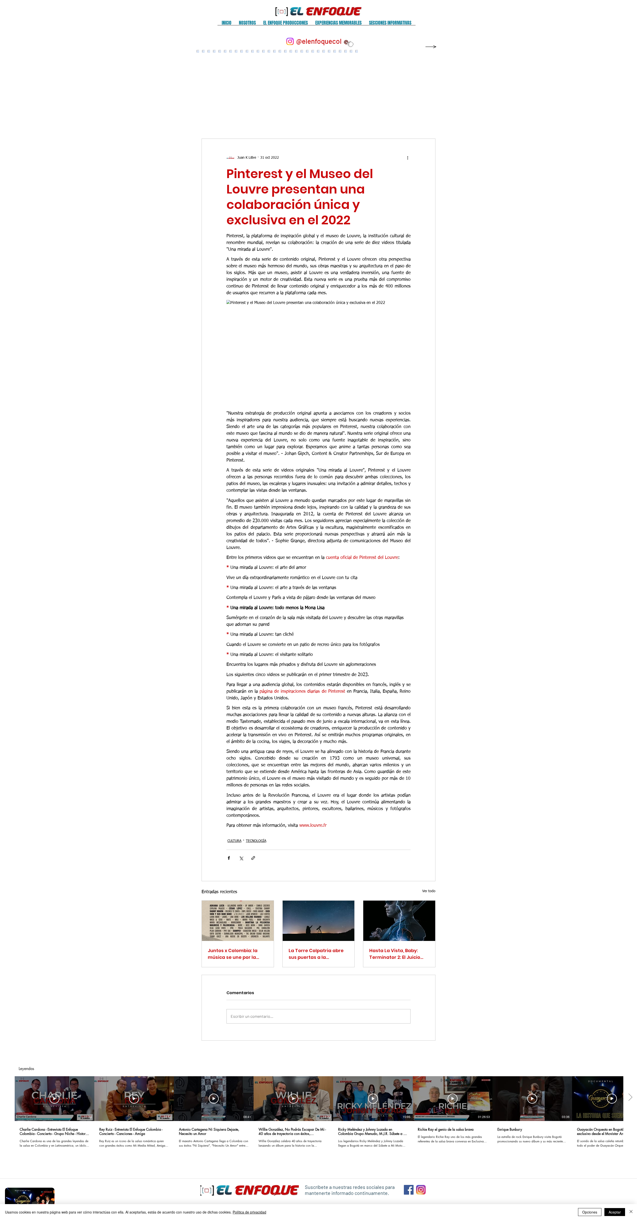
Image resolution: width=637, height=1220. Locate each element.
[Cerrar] (631, 1212)
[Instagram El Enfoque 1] (421, 1190)
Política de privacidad (249, 1212)
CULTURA (234, 841)
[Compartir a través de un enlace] (253, 858)
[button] (247, 24)
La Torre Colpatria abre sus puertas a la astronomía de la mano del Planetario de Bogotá (318, 954)
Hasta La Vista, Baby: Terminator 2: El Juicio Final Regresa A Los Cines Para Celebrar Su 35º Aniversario (398, 954)
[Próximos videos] (630, 1097)
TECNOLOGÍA (256, 841)
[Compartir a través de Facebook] (228, 858)
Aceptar (615, 1212)
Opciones (589, 1212)
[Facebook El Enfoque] (409, 1190)
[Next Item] (426, 89)
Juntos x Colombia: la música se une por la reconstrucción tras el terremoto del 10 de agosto (234, 954)
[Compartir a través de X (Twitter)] (241, 858)
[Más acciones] (408, 158)
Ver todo (428, 891)
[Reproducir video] (54, 1099)
